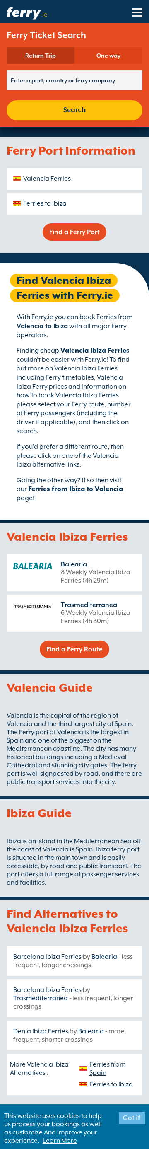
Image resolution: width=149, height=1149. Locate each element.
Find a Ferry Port (74, 232)
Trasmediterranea (89, 605)
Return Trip (40, 55)
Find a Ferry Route (74, 649)
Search (74, 110)
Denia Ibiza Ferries (40, 1031)
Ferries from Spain (107, 1068)
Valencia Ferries (47, 178)
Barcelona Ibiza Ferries (47, 956)
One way (108, 55)
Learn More (60, 1140)
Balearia (74, 564)
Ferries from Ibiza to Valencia (75, 489)
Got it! (132, 1118)
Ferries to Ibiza (45, 203)
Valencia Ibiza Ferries (95, 350)
